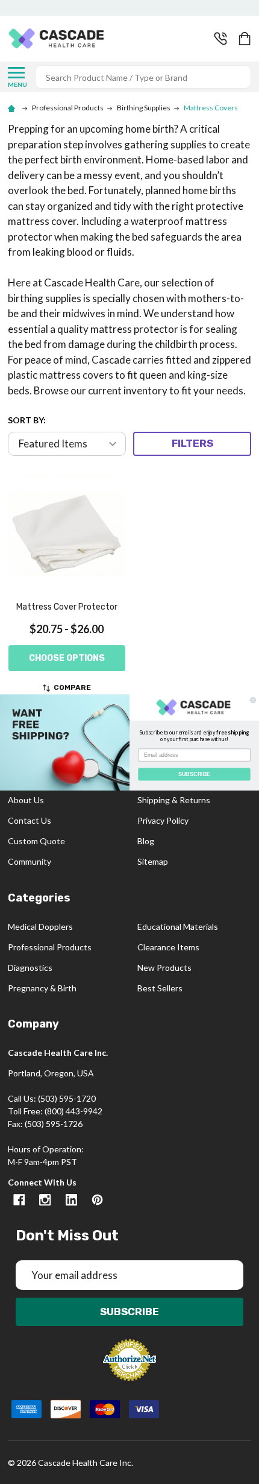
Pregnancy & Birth (42, 988)
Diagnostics (30, 967)
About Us (26, 800)
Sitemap (152, 861)
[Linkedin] (71, 1200)
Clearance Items (168, 947)
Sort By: (27, 420)
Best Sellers (160, 988)
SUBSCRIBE (194, 773)
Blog (145, 841)
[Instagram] (45, 1200)
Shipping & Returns (173, 800)
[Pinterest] (97, 1200)
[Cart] (245, 39)
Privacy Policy (163, 820)
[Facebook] (19, 1200)
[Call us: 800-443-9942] (220, 39)
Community (29, 861)
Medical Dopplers (40, 926)
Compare (72, 687)
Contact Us (29, 820)
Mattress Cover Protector (66, 607)
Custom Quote (36, 841)
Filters (192, 443)
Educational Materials (177, 926)
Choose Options (67, 658)
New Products (164, 967)
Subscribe (129, 1312)
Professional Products (50, 947)
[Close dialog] (253, 699)
